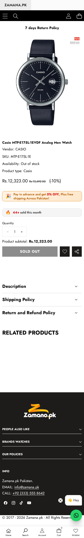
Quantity (8, 223)
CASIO (20, 149)
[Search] (16, 16)
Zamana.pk (15, 5)
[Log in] (68, 16)
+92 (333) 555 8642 (29, 493)
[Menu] (5, 16)
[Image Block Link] (42, 414)
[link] (75, 532)
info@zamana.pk (26, 487)
